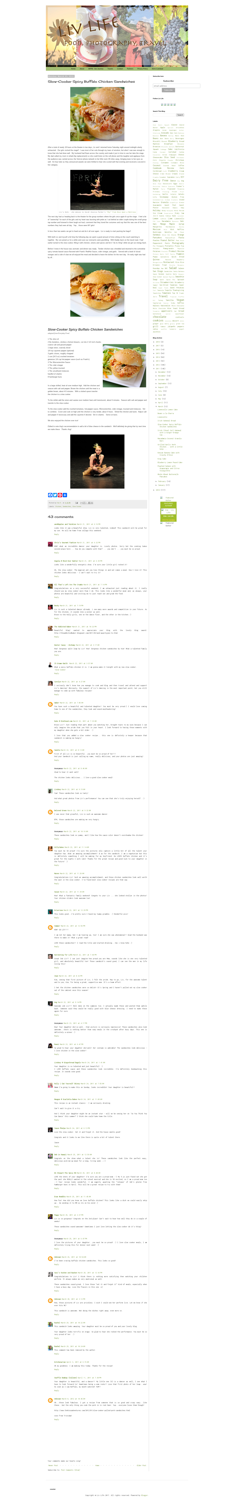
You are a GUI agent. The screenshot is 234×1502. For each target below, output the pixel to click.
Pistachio (169, 246)
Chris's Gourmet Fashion (65, 543)
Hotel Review (179, 210)
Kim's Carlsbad (157, 69)
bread (181, 311)
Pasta (181, 237)
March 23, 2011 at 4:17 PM (75, 1023)
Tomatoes (166, 293)
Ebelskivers (167, 183)
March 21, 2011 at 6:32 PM (88, 543)
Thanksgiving (178, 290)
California (179, 149)
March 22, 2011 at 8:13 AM (72, 750)
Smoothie (179, 276)
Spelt (162, 279)
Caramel (163, 152)
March (161, 406)
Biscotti (156, 141)
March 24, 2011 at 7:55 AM (92, 1084)
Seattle (168, 274)
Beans (155, 138)
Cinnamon (165, 163)
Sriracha (156, 282)
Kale (174, 216)
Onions (173, 235)
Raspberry (180, 259)
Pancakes (157, 237)
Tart (154, 290)
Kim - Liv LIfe (168, 516)
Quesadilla (165, 257)
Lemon (155, 218)
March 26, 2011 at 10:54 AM (74, 1257)
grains (172, 324)
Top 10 (175, 293)
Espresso (171, 186)
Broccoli (181, 144)
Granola (164, 202)
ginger (156, 324)
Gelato (181, 194)
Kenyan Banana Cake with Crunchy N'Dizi (168, 454)
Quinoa (156, 259)
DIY (182, 177)
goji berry (164, 324)
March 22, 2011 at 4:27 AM (73, 682)
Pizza (177, 246)
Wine (169, 308)
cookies (158, 320)
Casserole (156, 155)
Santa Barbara (178, 271)
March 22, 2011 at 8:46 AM (75, 768)
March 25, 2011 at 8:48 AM (88, 1173)
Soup (155, 279)
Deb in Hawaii (60, 1155)
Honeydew (170, 210)
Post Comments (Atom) (70, 1470)
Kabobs (161, 216)
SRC (166, 268)
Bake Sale (173, 133)
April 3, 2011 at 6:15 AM (77, 1362)
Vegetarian (157, 303)
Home (73, 69)
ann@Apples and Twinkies (65, 524)
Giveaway (164, 197)
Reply (56, 534)
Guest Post (170, 205)
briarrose (58, 910)
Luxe (158, 221)
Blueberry (173, 141)
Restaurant (168, 262)
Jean (56, 976)
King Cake (162, 459)
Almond (174, 125)
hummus (163, 326)
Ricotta (172, 265)
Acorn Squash (163, 125)
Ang (55, 1002)
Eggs (175, 184)
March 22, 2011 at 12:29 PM (76, 910)
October (162, 380)
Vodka (173, 303)
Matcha (181, 227)
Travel (163, 296)
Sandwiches (67, 506)
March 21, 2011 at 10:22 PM (84, 627)
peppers (180, 326)
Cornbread (157, 171)
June (160, 395)
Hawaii (175, 208)
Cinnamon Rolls (177, 163)
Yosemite (156, 311)
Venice (165, 303)
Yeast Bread (178, 308)
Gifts (155, 197)
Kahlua (168, 216)
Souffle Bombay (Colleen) (65, 1378)
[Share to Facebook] (89, 503)
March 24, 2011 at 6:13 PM (78, 1128)
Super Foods (163, 288)
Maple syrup (176, 224)
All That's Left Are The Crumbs (68, 585)
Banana (163, 135)
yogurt (181, 329)
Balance (156, 136)
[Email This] (81, 503)
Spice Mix (170, 279)
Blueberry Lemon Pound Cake (170, 462)
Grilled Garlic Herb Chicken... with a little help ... (170, 447)
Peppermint (157, 243)
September (163, 383)
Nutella (168, 232)
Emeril (181, 183)
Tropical (173, 296)
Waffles (180, 303)
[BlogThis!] (84, 503)
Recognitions (158, 262)
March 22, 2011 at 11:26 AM (72, 873)
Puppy (155, 257)
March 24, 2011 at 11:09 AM (90, 1099)
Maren (56, 873)
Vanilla (169, 300)
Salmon (181, 268)
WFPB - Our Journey (95, 69)
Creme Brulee (165, 174)
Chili (155, 160)
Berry (172, 138)
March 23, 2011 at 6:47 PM (71, 1044)
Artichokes (180, 127)
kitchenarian (60, 1362)
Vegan (180, 299)
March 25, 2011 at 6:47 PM (75, 1239)
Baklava (181, 133)
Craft (165, 171)
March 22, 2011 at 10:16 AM (76, 831)
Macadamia (166, 221)
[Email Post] (77, 503)
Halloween (165, 208)
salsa (155, 329)
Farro (163, 189)
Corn (182, 168)
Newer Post (53, 1465)
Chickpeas (180, 157)
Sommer (57, 926)
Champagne (172, 155)
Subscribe (168, 81)
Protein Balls (158, 254)
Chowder (170, 160)
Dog (182, 181)
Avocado (165, 133)
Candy (155, 152)
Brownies (156, 147)
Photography (178, 243)
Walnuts (156, 306)
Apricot (170, 127)
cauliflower (179, 314)
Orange (181, 235)
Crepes (175, 174)
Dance (173, 180)
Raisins (168, 259)
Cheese (181, 155)
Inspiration (168, 213)
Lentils (163, 218)
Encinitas (156, 186)
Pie (154, 246)
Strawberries (166, 282)
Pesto (167, 243)
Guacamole (157, 205)
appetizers (166, 311)
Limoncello (179, 219)
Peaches (156, 240)
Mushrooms (157, 232)
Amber (56, 703)
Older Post (141, 1465)
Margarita (157, 227)
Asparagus (172, 130)
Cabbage (163, 149)
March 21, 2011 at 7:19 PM (71, 606)
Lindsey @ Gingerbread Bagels (67, 1063)
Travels (110, 69)
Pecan (182, 240)
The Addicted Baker (62, 627)
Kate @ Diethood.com (63, 721)
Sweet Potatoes (177, 288)
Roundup (156, 268)
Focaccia (181, 189)
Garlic (165, 194)
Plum (182, 246)
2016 (158, 350)
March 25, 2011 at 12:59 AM (79, 1155)
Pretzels (164, 251)
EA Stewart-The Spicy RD (65, 1173)
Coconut (156, 165)
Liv (154, 221)
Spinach (180, 280)
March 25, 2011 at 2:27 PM (71, 1215)
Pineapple (160, 246)
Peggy (56, 1215)
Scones (161, 274)
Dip (178, 181)
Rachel (57, 1323)
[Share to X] (86, 503)
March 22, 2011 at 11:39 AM (72, 892)
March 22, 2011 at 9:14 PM (69, 1002)
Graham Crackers (171, 200)
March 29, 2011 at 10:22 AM (73, 1323)
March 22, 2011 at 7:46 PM (84, 955)
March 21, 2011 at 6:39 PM (90, 561)
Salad (172, 268)
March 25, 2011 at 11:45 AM (78, 1197)
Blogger (144, 1495)
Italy (177, 213)
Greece (181, 202)
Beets (167, 138)
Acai (154, 125)
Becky (56, 606)
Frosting (165, 191)
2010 (158, 490)
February (162, 481)
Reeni (56, 1044)
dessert (175, 321)
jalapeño (171, 326)
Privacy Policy (142, 69)
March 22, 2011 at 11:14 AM (77, 847)
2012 (158, 365)
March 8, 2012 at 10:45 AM (73, 1399)
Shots (175, 274)
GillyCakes (59, 847)
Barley (171, 136)
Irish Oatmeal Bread (167, 421)
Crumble (156, 177)
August (161, 387)
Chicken (58, 506)
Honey (164, 210)
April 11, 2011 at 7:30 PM (89, 1378)
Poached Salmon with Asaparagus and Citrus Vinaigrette (169, 468)
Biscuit (164, 141)
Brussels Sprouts (168, 146)
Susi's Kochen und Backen (65, 1273)
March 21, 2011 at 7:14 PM (95, 585)
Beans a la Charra (166, 413)
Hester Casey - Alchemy (64, 645)
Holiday (156, 210)
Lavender (181, 216)
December (162, 372)
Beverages (180, 138)
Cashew (181, 152)
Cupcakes (171, 177)
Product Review (176, 251)
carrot (168, 314)
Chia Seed (169, 157)
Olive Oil (166, 235)
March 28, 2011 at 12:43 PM (90, 1273)
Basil (177, 136)
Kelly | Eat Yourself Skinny (67, 1084)
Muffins (180, 229)
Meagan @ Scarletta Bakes (65, 1099)
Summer (155, 285)
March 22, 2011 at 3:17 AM (87, 645)
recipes (172, 520)
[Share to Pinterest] (92, 503)
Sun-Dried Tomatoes (169, 285)
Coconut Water (169, 165)
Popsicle (181, 248)
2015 (158, 353)
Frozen (174, 191)
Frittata (156, 191)
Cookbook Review (163, 168)
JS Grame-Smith (61, 663)
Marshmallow (170, 227)
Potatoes (156, 251)
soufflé (164, 329)
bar (175, 311)
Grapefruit (174, 202)
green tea (180, 324)
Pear (177, 240)
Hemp (182, 208)
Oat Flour (179, 232)
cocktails (180, 317)
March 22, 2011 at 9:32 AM (79, 810)
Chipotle (162, 160)
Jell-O (155, 216)
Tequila (168, 290)
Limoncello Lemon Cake (168, 410)
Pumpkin (180, 254)
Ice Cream (157, 213)
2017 (158, 346)
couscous (168, 321)
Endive (164, 186)
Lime (170, 218)
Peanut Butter (168, 240)
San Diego (158, 271)
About (82, 69)
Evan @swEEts (60, 1197)
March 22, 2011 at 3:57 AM (81, 663)
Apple (162, 128)
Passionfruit (170, 238)
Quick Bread (178, 257)
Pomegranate (168, 248)
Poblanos (156, 248)
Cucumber (163, 177)
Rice (177, 262)
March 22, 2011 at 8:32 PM (70, 976)
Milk (165, 229)
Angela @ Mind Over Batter (66, 561)
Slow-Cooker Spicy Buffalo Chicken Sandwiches (169, 425)
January (162, 485)
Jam (182, 213)
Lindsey (57, 789)
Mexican (156, 229)
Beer (161, 138)
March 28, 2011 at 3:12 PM (73, 1299)
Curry (178, 177)
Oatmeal (156, 235)
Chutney (156, 163)
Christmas (180, 160)
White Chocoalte (178, 306)
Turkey (160, 300)
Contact (120, 69)
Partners (130, 69)
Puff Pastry (170, 254)
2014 (158, 357)
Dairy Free (160, 180)
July (160, 391)
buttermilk (157, 314)
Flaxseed (171, 189)
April (161, 403)
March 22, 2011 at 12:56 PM (73, 926)
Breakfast (168, 144)
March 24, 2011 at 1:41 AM (93, 1063)
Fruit (182, 191)
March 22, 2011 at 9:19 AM (73, 789)
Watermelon (165, 306)
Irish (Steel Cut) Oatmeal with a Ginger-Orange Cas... (169, 432)
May (160, 399)
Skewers (181, 274)
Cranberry (173, 171)
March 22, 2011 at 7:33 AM (84, 721)
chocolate (159, 316)
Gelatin (173, 194)
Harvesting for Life (63, 955)
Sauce (155, 274)
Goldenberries (158, 200)
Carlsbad (172, 152)
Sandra (57, 750)
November (162, 376)
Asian (164, 130)
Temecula (160, 290)
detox (182, 321)
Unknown (57, 1257)
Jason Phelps (60, 1128)
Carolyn (57, 682)
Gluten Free (178, 197)
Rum (162, 268)
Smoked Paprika (168, 277)
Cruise (181, 174)
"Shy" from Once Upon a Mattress (121, 212)
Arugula (156, 130)
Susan (56, 892)
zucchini (156, 332)
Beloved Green (60, 810)
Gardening (156, 194)
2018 (158, 342)
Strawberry (179, 282)
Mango (163, 224)
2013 (158, 361)
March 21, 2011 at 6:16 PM (88, 524)
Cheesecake (157, 157)
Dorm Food (157, 183)
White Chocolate (159, 308)
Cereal (164, 155)
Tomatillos (157, 293)
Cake (170, 149)
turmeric (173, 329)
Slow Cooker (76, 506)
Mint (172, 229)
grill (155, 326)
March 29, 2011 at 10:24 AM (73, 1346)
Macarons (175, 221)
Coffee (181, 165)
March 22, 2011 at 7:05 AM (71, 703)
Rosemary (181, 265)
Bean (182, 136)
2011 (158, 369)
